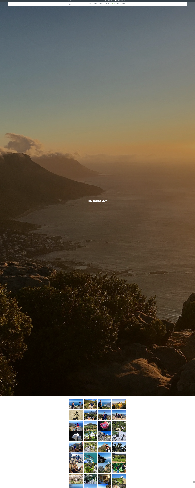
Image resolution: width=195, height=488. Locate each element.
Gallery (113, 3)
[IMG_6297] (76, 447)
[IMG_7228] (104, 415)
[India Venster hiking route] (76, 426)
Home (90, 3)
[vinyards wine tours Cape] (90, 426)
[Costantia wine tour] (119, 458)
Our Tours (107, 3)
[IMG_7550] (119, 415)
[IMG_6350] (90, 447)
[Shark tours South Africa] (90, 458)
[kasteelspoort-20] (90, 468)
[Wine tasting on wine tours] (90, 436)
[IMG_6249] (76, 404)
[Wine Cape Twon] (76, 468)
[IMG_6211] (104, 426)
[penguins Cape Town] (119, 436)
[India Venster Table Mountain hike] (104, 447)
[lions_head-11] (119, 447)
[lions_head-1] (104, 468)
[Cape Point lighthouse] (119, 479)
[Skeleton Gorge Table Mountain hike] (90, 479)
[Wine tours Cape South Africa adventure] (119, 468)
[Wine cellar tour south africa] (104, 479)
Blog (118, 3)
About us (95, 3)
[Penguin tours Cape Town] (76, 415)
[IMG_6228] (104, 436)
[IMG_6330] (90, 404)
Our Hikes (101, 3)
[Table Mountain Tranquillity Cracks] (104, 404)
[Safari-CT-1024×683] (76, 479)
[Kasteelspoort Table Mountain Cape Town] (119, 426)
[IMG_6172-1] (76, 458)
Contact (123, 3)
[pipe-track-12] (119, 404)
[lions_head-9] (76, 436)
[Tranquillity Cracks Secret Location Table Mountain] (90, 415)
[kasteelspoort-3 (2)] (104, 458)
